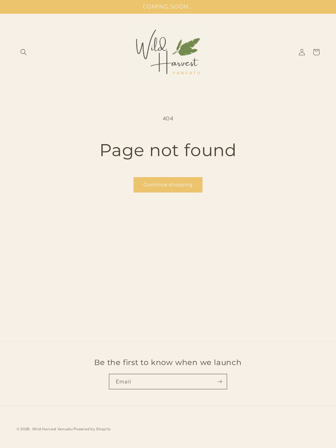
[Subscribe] (219, 381)
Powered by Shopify (92, 429)
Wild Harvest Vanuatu (53, 429)
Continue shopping (168, 184)
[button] (23, 52)
